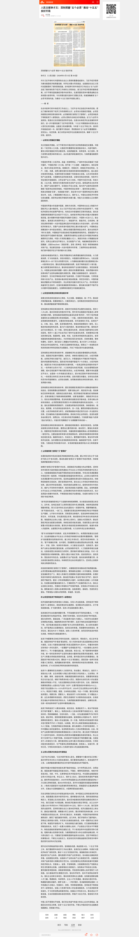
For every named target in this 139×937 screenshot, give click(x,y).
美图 (65, 915)
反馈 (73, 925)
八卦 (56, 918)
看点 (83, 915)
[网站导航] (97, 2)
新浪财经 (49, 2)
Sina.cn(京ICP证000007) (64, 930)
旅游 (74, 918)
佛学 (83, 918)
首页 (59, 925)
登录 (80, 925)
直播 (56, 915)
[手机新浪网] (42, 2)
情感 (65, 918)
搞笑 (47, 918)
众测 (92, 918)
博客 (74, 915)
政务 (92, 915)
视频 (47, 915)
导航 (66, 925)
